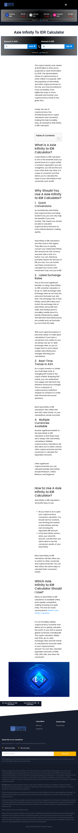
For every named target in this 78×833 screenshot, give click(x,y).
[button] (65, 4)
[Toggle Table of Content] (58, 138)
